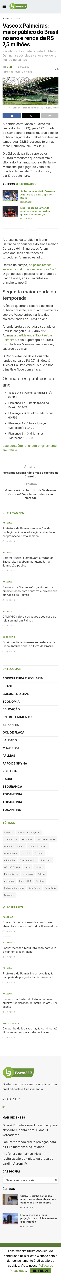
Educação (9, 637)
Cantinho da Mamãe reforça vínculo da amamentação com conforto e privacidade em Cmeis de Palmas (30, 591)
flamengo (46, 860)
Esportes (15, 18)
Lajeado (10, 740)
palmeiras (9, 881)
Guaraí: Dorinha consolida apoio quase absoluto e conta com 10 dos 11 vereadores (30, 1130)
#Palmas (8, 832)
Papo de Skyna (15, 763)
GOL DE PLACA (13, 732)
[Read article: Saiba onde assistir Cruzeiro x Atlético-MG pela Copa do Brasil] (10, 195)
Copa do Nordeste (14, 846)
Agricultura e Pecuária (23, 678)
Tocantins (12, 810)
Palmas (7, 523)
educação (9, 860)
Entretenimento (17, 717)
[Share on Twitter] (31, 115)
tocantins (9, 895)
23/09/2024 (24, 66)
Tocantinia (12, 794)
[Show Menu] (4, 6)
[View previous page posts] (27, 228)
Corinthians (10, 853)
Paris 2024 (25, 881)
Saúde (8, 779)
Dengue (39, 853)
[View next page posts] (33, 228)
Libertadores (11, 874)
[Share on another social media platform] (49, 115)
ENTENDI (40, 1270)
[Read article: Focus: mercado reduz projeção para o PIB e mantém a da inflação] (10, 1218)
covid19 (26, 853)
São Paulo (34, 888)
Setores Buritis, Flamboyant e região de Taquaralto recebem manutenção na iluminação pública (28, 561)
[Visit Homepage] (18, 6)
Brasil (8, 686)
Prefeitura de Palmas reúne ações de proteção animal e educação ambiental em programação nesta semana (30, 532)
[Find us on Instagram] (4, 1107)
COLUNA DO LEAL (16, 694)
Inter (27, 867)
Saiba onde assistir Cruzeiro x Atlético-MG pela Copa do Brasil (38, 194)
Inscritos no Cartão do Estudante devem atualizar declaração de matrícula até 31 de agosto (30, 1003)
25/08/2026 (27, 202)
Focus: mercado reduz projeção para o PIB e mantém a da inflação (38, 1218)
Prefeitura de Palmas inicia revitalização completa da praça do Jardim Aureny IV (28, 1158)
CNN (9, 66)
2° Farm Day (10, 839)
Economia (11, 701)
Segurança (12, 786)
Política (10, 771)
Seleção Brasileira (14, 888)
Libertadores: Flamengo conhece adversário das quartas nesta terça (35, 211)
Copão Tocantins (38, 846)
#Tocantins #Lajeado (29, 832)
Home (6, 18)
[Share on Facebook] (12, 115)
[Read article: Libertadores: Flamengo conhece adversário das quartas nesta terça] (10, 211)
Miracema (11, 748)
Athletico (27, 839)
